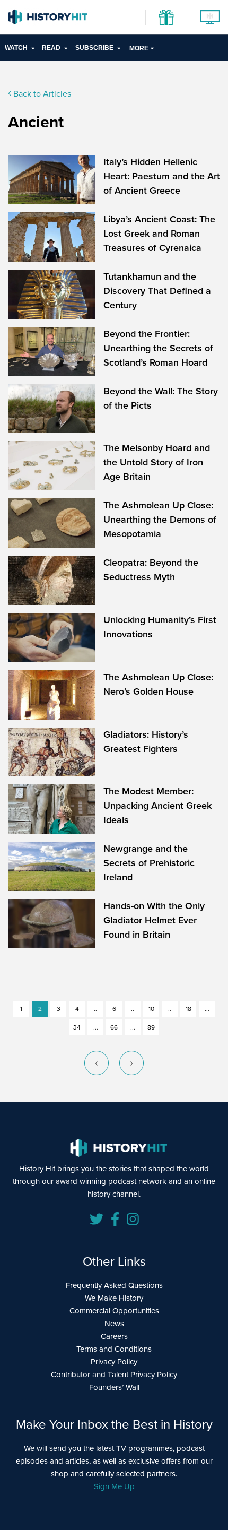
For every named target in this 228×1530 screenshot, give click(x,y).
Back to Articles (41, 94)
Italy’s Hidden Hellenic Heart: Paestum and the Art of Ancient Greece (161, 176)
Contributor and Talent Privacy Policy (114, 1374)
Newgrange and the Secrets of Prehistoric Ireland (149, 863)
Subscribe (94, 47)
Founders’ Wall (114, 1387)
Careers (114, 1336)
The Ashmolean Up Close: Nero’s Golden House (158, 684)
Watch (16, 47)
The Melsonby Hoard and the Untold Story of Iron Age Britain (156, 462)
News (114, 1323)
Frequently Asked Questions (114, 1285)
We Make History (114, 1298)
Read (51, 47)
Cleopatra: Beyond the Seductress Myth (150, 570)
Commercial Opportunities (114, 1311)
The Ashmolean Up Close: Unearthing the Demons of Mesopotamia (159, 519)
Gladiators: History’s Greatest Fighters (145, 742)
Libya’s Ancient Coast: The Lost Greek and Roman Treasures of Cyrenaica (159, 233)
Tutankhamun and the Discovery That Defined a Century (157, 291)
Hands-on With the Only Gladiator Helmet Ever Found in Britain (154, 920)
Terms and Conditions (114, 1349)
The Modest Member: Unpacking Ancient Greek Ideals (157, 805)
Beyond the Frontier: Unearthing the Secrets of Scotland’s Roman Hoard (158, 348)
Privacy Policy (114, 1362)
